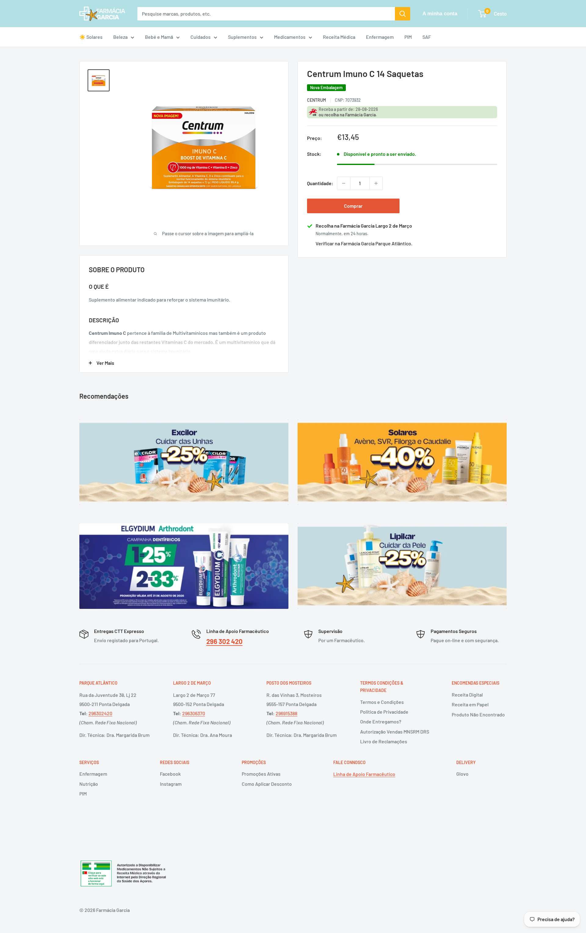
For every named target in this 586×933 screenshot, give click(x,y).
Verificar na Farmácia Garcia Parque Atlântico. (364, 243)
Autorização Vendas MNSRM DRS (394, 731)
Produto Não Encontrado (478, 714)
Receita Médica (339, 37)
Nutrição (88, 784)
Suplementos (242, 37)
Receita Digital (467, 694)
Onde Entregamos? (380, 721)
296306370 (193, 713)
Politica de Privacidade (384, 712)
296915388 (286, 713)
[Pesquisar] (402, 13)
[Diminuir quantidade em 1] (343, 183)
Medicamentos (290, 37)
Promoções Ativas (261, 774)
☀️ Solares (91, 37)
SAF (426, 37)
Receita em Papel (470, 704)
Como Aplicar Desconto (267, 784)
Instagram (171, 784)
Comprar (353, 206)
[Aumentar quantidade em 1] (376, 183)
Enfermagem (380, 37)
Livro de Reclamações (383, 741)
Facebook (170, 774)
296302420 (100, 713)
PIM (408, 37)
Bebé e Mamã (159, 37)
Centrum (316, 99)
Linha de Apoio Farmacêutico (364, 774)
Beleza (120, 37)
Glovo (462, 774)
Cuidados (200, 37)
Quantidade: (320, 183)
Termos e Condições (382, 702)
